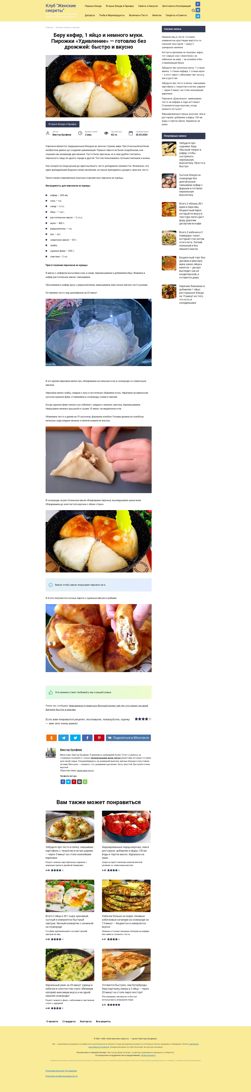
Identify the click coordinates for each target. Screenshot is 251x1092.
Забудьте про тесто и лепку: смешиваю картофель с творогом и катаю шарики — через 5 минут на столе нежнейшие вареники (69, 852)
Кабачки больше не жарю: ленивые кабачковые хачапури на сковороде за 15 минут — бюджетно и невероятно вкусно (125, 921)
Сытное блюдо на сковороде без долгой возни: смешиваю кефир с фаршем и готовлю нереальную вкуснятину (191, 185)
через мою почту (85, 770)
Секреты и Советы (176, 15)
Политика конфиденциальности (62, 1076)
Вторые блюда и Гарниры (120, 6)
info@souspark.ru (148, 1055)
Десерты (90, 15)
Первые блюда (93, 6)
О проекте (52, 1021)
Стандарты (69, 1021)
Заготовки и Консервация (176, 6)
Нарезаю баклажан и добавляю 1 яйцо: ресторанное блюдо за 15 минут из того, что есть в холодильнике (192, 294)
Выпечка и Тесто (138, 15)
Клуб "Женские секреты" (61, 8)
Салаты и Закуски (148, 6)
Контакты (86, 1021)
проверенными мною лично (106, 758)
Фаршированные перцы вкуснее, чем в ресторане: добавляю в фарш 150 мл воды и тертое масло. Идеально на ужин (125, 852)
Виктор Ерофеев (71, 749)
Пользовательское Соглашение (61, 1071)
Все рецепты (103, 1021)
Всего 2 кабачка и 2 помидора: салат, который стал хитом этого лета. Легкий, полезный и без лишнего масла (191, 240)
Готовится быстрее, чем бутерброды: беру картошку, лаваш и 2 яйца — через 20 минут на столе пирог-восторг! (125, 989)
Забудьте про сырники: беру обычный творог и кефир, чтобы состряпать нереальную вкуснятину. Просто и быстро (192, 155)
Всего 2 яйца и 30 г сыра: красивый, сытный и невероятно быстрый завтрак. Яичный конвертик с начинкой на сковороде (69, 921)
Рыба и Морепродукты (112, 15)
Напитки (156, 15)
